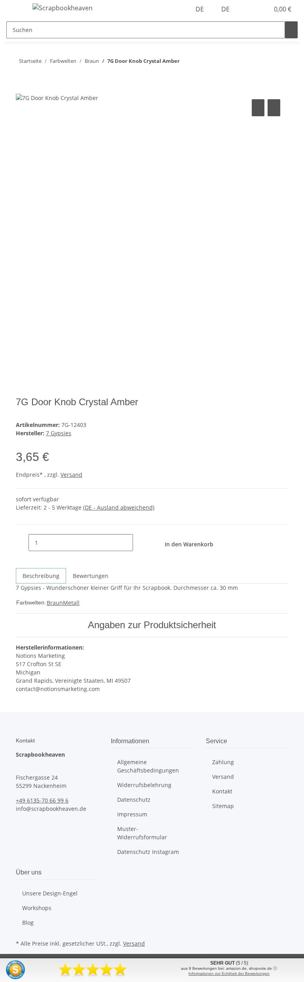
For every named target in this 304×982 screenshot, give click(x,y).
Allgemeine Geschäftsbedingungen (148, 766)
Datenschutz (133, 799)
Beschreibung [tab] (41, 576)
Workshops (36, 908)
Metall (71, 602)
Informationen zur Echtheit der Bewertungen (229, 973)
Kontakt (222, 791)
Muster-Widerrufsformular (142, 833)
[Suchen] (291, 29)
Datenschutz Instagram (148, 851)
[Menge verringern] (22, 542)
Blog (28, 922)
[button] (247, 9)
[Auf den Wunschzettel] (274, 107)
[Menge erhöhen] (139, 542)
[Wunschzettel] (259, 9)
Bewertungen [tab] (90, 576)
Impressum (132, 814)
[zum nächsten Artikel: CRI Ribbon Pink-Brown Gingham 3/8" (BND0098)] (186, 62)
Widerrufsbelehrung (144, 785)
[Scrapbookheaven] (62, 7)
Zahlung (223, 762)
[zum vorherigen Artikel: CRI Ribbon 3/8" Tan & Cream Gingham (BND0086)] (200, 62)
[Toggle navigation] (16, 9)
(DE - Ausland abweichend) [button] (118, 507)
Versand (71, 474)
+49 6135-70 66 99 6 (42, 800)
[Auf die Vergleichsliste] (258, 107)
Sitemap (223, 806)
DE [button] (200, 9)
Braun (55, 602)
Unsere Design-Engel (50, 893)
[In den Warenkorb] (22, 88)
